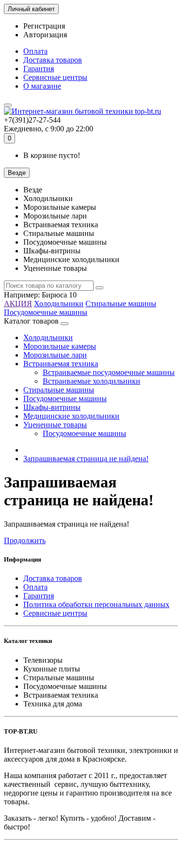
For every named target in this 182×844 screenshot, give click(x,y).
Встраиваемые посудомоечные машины (109, 372)
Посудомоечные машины (45, 312)
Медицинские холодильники (71, 416)
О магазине (42, 86)
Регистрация (44, 26)
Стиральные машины (120, 303)
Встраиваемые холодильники (91, 381)
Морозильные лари (55, 355)
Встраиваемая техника (60, 363)
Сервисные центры (55, 77)
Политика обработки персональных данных (96, 604)
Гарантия (38, 68)
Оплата (35, 51)
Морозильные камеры (59, 346)
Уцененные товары (55, 425)
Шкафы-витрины (52, 407)
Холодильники (58, 303)
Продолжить (25, 540)
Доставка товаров (52, 60)
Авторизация (45, 35)
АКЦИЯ (18, 303)
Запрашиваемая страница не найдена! (86, 458)
